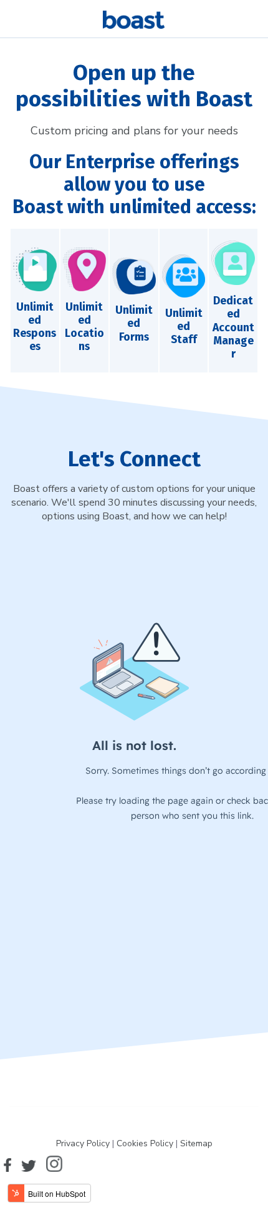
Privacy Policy (83, 1143)
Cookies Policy (145, 1143)
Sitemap (196, 1143)
